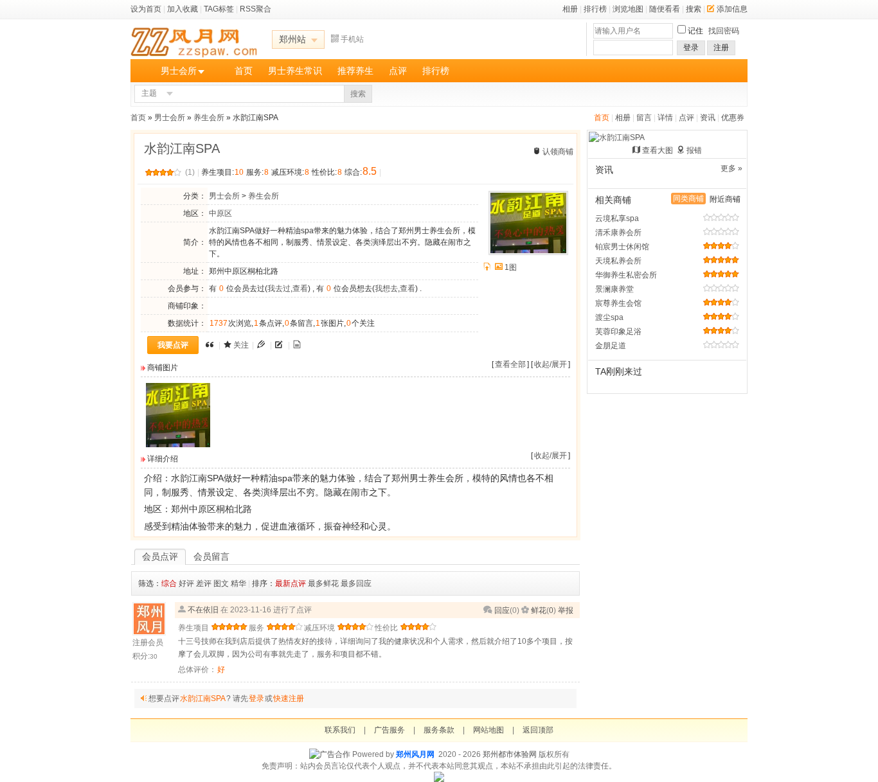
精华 (238, 583)
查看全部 (510, 364)
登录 (691, 47)
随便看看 (664, 8)
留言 (644, 117)
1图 (511, 267)
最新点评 (290, 583)
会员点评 (160, 556)
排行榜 (595, 8)
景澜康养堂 (614, 289)
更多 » (731, 168)
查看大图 (657, 150)
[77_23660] (178, 444)
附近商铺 (725, 199)
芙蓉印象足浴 (618, 331)
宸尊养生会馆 (618, 303)
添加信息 (732, 8)
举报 (565, 610)
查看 (300, 288)
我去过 (279, 288)
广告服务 (389, 729)
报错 (694, 150)
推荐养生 (355, 71)
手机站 (352, 39)
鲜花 (538, 610)
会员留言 (211, 556)
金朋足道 (610, 345)
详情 (665, 117)
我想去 (386, 288)
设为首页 (145, 8)
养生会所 (208, 117)
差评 (203, 583)
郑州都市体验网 (510, 754)
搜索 (693, 8)
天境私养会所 (618, 260)
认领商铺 (557, 151)
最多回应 (356, 583)
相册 (570, 8)
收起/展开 (550, 364)
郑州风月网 (415, 754)
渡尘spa (609, 317)
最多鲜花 (323, 583)
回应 (502, 610)
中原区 (220, 213)
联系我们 (340, 729)
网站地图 (488, 729)
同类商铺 (688, 198)
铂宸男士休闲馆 (622, 246)
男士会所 (179, 71)
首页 (244, 71)
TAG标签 (219, 8)
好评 (186, 583)
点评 (398, 71)
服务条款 (439, 729)
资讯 (707, 117)
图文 (221, 583)
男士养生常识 (295, 71)
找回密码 (723, 30)
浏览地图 (628, 8)
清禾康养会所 (618, 232)
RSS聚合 (255, 8)
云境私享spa (617, 218)
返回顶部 (538, 729)
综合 (169, 583)
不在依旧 (203, 609)
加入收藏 (182, 8)
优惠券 (732, 117)
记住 (695, 30)
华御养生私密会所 (626, 275)
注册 (721, 47)
